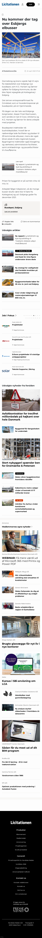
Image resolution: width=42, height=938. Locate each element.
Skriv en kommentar (31, 222)
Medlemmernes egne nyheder (16, 527)
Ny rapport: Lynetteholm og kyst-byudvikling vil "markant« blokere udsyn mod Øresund (27, 168)
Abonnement (21, 834)
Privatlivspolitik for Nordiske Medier (21, 860)
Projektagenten (21, 846)
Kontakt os (21, 886)
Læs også (19, 161)
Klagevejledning (21, 868)
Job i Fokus (8, 315)
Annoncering (21, 842)
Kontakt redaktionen (21, 882)
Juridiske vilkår (21, 864)
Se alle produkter (21, 850)
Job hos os (21, 890)
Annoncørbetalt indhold (21, 872)
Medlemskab (21, 838)
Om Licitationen (21, 894)
